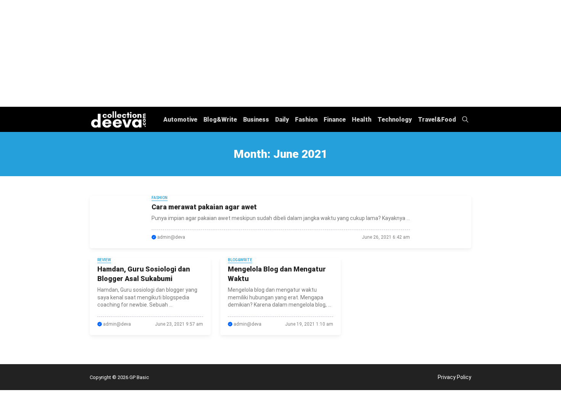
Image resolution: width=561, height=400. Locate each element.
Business (256, 119)
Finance (335, 119)
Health (361, 119)
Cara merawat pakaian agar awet (204, 207)
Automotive (180, 119)
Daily (282, 119)
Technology (394, 119)
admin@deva (171, 237)
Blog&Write (220, 119)
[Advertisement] (280, 53)
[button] (465, 119)
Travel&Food (437, 119)
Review (104, 260)
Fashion (306, 119)
